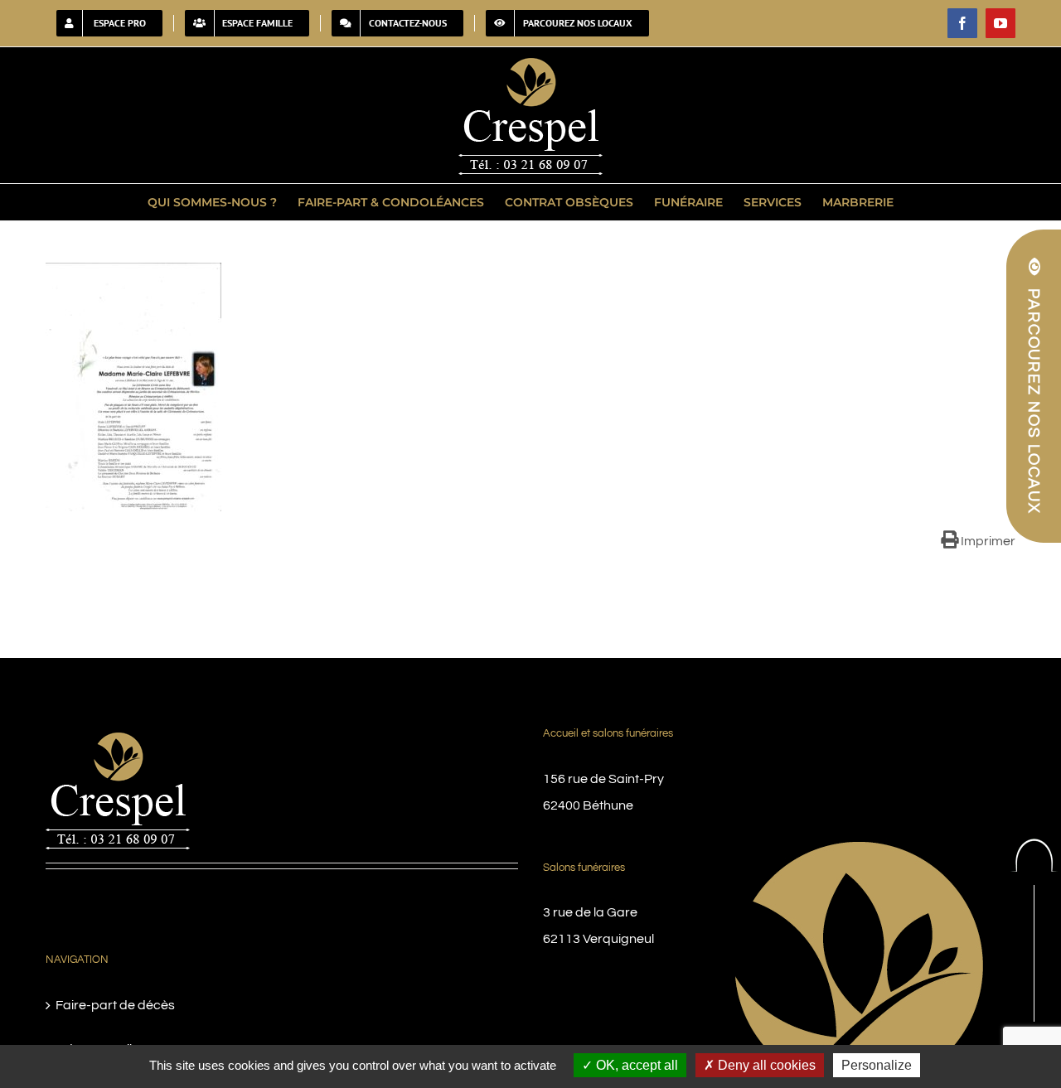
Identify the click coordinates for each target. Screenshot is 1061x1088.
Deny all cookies (765, 1065)
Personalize (876, 1065)
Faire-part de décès (115, 1005)
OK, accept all (635, 1065)
